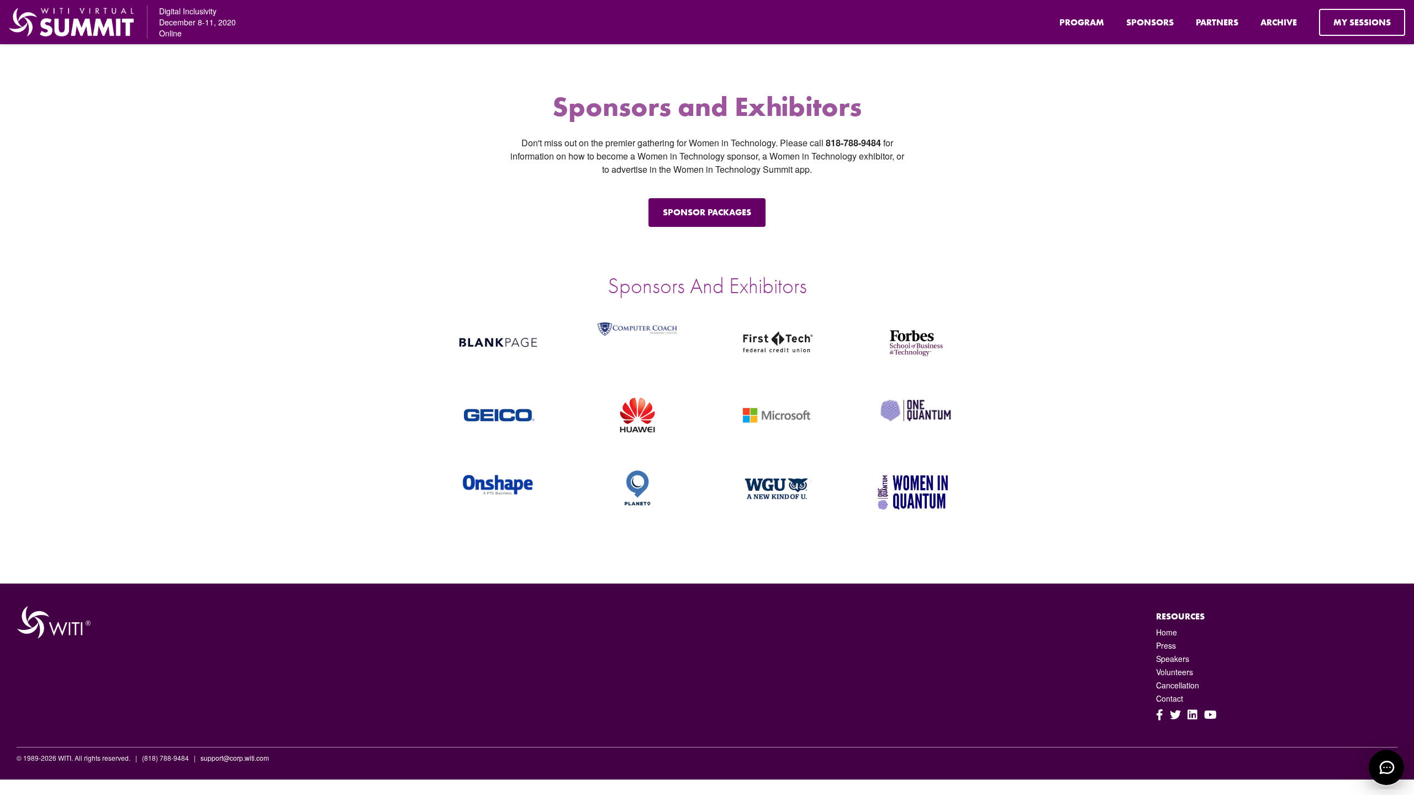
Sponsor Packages (707, 212)
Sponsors (1150, 22)
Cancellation (1177, 685)
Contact (1169, 698)
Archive (1278, 22)
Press (1166, 645)
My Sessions (1362, 22)
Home (1166, 632)
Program (1081, 22)
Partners (1217, 22)
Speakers (1172, 658)
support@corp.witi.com (235, 757)
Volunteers (1174, 671)
